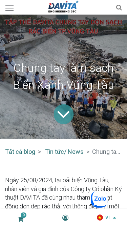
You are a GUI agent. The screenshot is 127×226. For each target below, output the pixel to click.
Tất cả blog (20, 151)
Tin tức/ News (64, 151)
